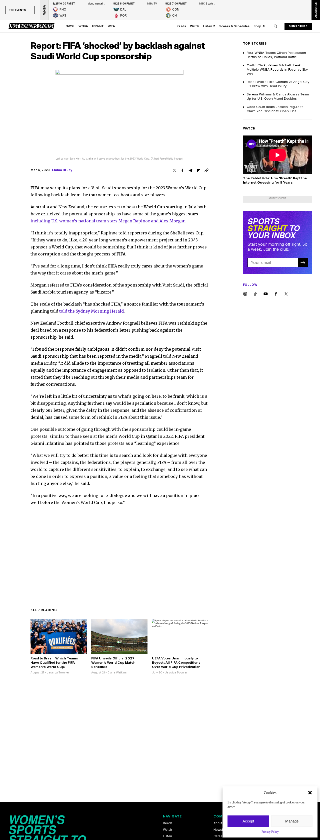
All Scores (315, 10)
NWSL (70, 26)
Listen (207, 26)
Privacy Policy (270, 831)
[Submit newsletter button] (303, 262)
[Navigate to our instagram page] (245, 294)
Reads (181, 26)
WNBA (83, 26)
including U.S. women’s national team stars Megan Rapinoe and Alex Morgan (108, 220)
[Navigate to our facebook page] (276, 294)
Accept (248, 821)
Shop (257, 26)
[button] (310, 792)
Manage (291, 821)
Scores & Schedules (234, 26)
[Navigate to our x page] (286, 294)
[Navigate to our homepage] (31, 26)
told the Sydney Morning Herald (91, 311)
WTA (111, 26)
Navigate (172, 816)
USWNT (98, 26)
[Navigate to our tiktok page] (255, 294)
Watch (194, 26)
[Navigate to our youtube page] (266, 294)
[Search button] (275, 26)
